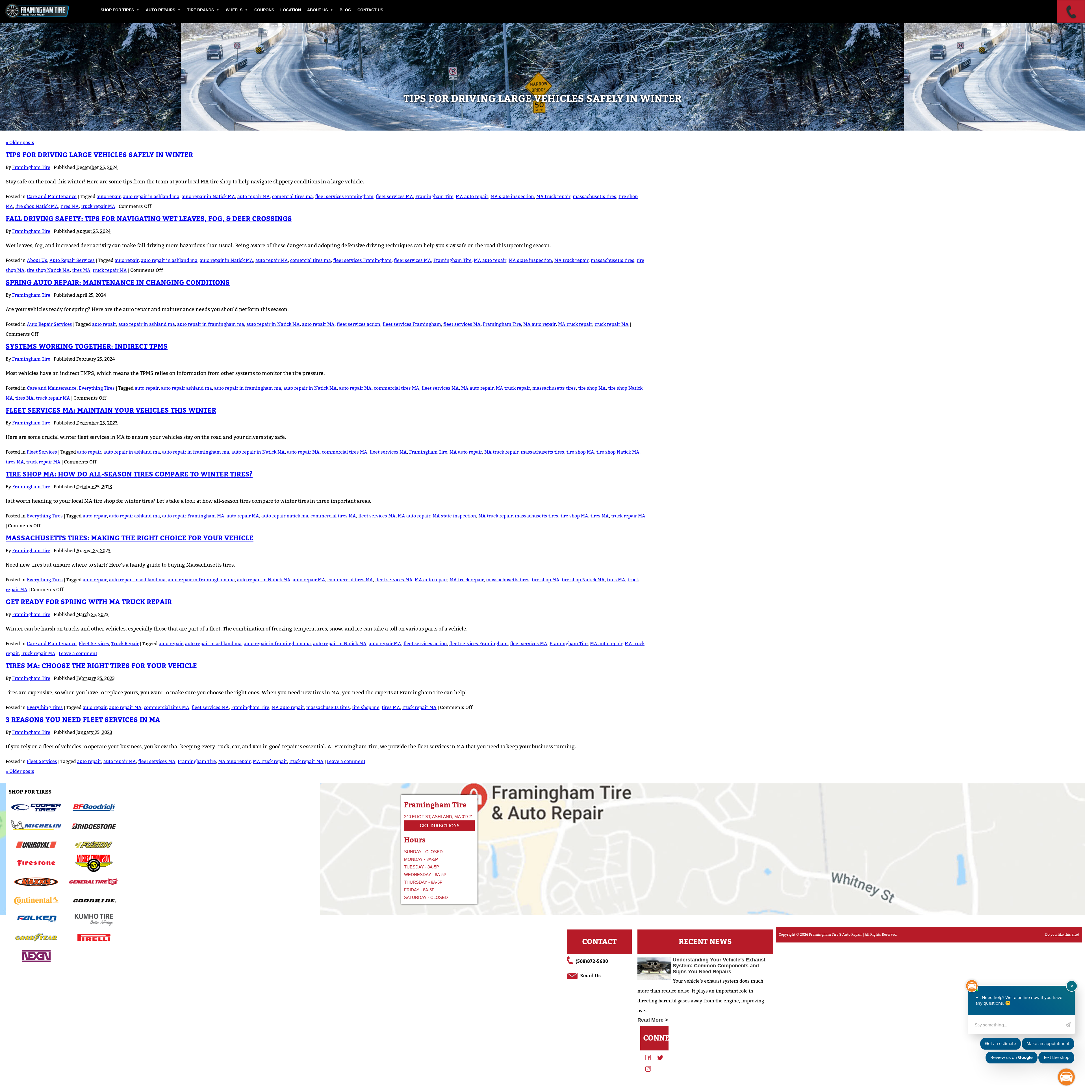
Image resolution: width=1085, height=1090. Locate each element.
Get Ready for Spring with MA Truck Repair (89, 602)
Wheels (234, 10)
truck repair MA (98, 206)
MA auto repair (472, 196)
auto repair (109, 196)
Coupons (264, 10)
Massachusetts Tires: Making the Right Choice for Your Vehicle (129, 538)
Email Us (590, 976)
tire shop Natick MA (36, 206)
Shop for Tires (117, 10)
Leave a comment (78, 653)
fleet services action (358, 324)
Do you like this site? (1062, 934)
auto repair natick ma (284, 516)
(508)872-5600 (592, 961)
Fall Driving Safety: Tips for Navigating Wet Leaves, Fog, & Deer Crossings (149, 218)
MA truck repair (553, 196)
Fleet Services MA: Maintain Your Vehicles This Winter (111, 410)
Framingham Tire (31, 167)
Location (290, 10)
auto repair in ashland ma (151, 196)
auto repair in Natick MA (208, 196)
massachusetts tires (594, 196)
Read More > (652, 1020)
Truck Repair (125, 644)
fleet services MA (394, 196)
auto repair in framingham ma (210, 324)
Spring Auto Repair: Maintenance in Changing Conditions (118, 282)
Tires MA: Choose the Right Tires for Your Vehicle (101, 665)
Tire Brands (200, 10)
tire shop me (365, 707)
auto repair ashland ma (186, 388)
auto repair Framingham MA (193, 516)
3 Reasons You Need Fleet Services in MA (83, 719)
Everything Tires (97, 388)
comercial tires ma (292, 196)
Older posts (20, 143)
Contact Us (370, 10)
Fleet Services (42, 452)
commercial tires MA (396, 388)
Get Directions (439, 825)
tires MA (69, 206)
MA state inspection (512, 196)
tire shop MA (592, 388)
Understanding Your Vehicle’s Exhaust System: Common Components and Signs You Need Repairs (719, 965)
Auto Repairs (160, 10)
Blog (345, 10)
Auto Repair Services (72, 260)
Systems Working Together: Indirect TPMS (87, 346)
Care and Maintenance (52, 196)
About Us (317, 10)
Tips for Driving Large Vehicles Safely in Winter (99, 155)
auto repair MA (253, 196)
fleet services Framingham (344, 196)
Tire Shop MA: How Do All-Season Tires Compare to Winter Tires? (129, 474)
